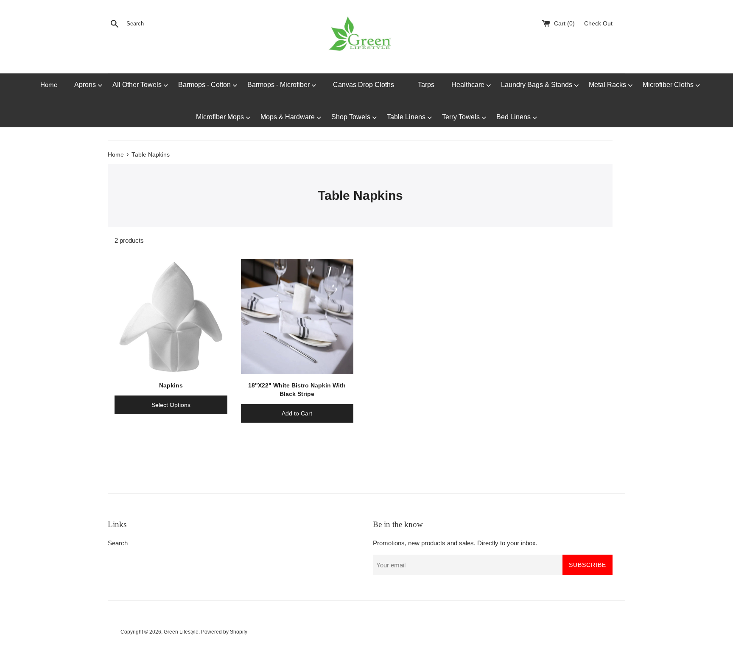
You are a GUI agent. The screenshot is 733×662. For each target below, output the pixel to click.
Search (118, 543)
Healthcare (468, 84)
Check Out (598, 23)
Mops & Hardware (288, 117)
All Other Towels (137, 84)
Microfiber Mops (221, 117)
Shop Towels (351, 117)
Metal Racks (608, 84)
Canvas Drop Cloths (363, 84)
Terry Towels (461, 117)
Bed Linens (514, 117)
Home (48, 84)
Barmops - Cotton (205, 84)
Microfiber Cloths (669, 84)
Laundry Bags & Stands (537, 84)
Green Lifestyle (181, 632)
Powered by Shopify (224, 632)
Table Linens (407, 117)
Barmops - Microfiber (279, 84)
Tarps (426, 84)
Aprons (86, 84)
